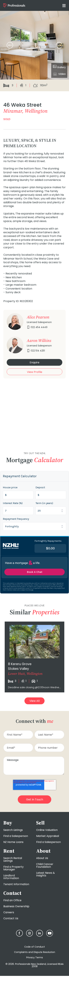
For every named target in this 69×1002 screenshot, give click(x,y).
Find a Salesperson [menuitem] (15, 836)
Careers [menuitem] (8, 912)
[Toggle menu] (64, 5)
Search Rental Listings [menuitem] (12, 859)
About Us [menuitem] (42, 858)
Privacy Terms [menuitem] (34, 957)
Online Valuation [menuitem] (47, 830)
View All (34, 701)
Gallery (61, 67)
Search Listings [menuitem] (13, 830)
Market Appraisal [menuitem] (47, 836)
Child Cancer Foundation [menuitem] (44, 865)
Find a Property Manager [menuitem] (13, 868)
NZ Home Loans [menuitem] (13, 842)
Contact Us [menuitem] (10, 918)
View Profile (34, 372)
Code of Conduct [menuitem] (34, 946)
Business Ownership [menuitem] (16, 906)
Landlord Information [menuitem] (11, 877)
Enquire (34, 362)
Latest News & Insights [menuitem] (45, 874)
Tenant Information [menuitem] (16, 884)
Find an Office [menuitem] (12, 900)
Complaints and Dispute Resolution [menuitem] (34, 952)
